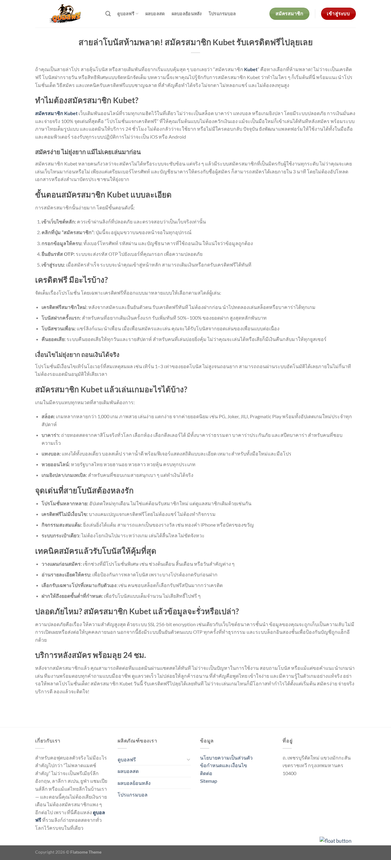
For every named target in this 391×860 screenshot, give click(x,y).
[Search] (108, 14)
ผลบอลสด (155, 13)
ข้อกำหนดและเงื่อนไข (223, 765)
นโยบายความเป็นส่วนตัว (226, 757)
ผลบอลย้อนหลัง (187, 13)
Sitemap (208, 781)
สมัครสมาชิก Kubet (56, 113)
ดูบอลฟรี (125, 13)
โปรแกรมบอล (222, 13)
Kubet (251, 69)
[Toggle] (188, 759)
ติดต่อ (206, 773)
